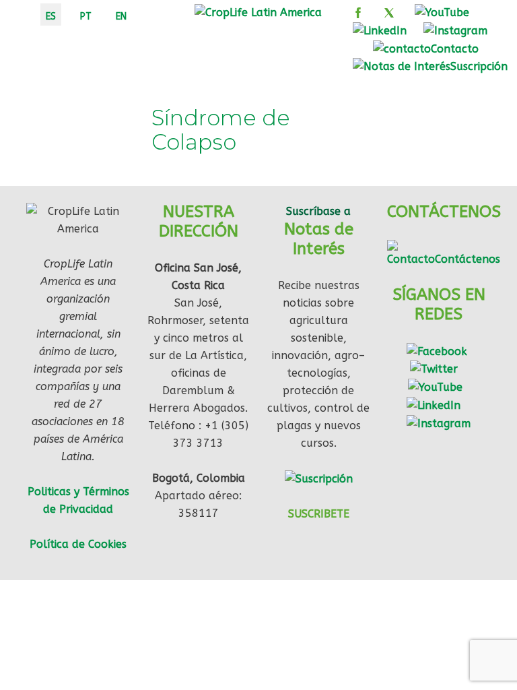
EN (121, 16)
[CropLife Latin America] (258, 11)
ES (51, 16)
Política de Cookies (78, 544)
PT (86, 16)
